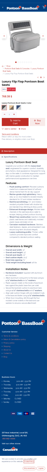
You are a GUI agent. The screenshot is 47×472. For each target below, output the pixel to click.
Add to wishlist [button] (11, 129)
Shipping (6, 346)
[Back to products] (41, 77)
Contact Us (7, 353)
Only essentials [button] (29, 468)
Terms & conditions (11, 336)
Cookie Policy (29, 461)
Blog (5, 357)
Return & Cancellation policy (14, 339)
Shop (8, 66)
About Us (7, 350)
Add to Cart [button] (16, 122)
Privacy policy (9, 343)
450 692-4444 (8, 438)
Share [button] (23, 129)
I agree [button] (40, 468)
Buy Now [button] (38, 122)
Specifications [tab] (10, 157)
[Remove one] (4, 114)
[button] (4, 36)
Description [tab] (8, 151)
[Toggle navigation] (3, 7)
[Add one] (14, 114)
